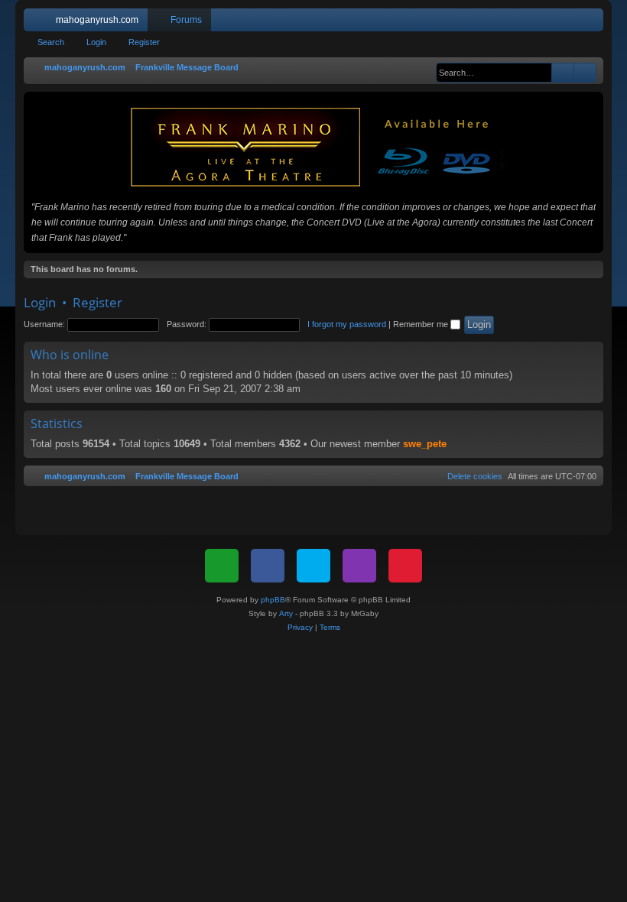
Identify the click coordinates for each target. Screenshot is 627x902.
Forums (186, 20)
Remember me (421, 324)
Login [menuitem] (572, 23)
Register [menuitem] (594, 23)
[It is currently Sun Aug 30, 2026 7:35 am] (428, 68)
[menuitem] (545, 19)
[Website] (222, 565)
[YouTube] (405, 565)
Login (96, 42)
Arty (286, 613)
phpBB (273, 599)
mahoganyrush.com (97, 20)
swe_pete (425, 443)
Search (50, 42)
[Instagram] (359, 565)
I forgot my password (346, 324)
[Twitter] (313, 565)
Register (144, 42)
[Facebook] (267, 565)
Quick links (38, 23)
